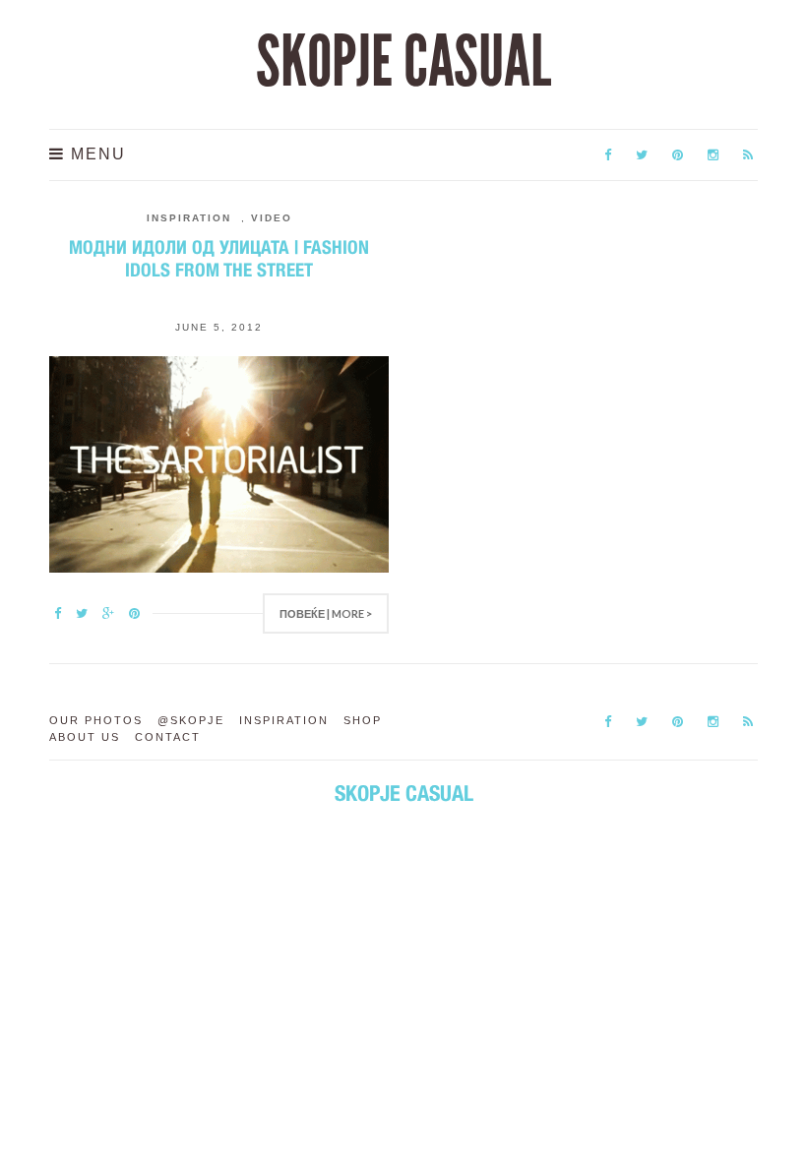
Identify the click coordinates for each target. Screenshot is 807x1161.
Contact (168, 737)
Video (271, 218)
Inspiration (189, 218)
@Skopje (190, 720)
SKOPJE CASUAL (403, 62)
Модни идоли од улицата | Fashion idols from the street (219, 258)
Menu (95, 154)
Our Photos (96, 720)
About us (84, 737)
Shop (362, 720)
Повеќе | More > (325, 613)
